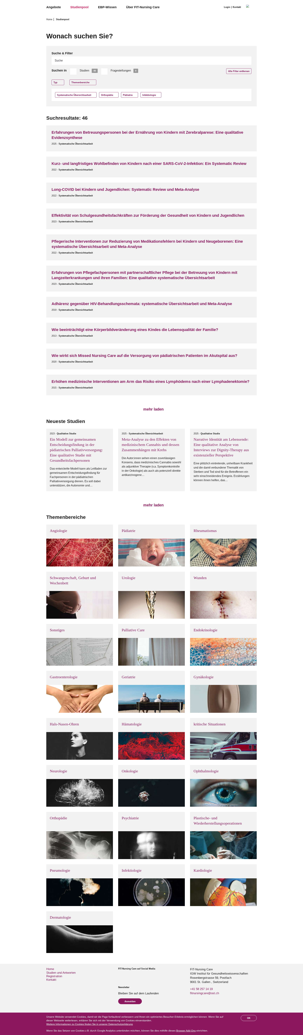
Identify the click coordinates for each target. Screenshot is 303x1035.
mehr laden (153, 409)
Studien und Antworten (61, 972)
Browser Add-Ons (186, 1030)
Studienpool (79, 7)
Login (227, 7)
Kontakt (237, 7)
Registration (54, 976)
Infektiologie (149, 95)
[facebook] (119, 975)
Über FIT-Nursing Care (143, 7)
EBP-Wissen (107, 7)
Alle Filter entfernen (239, 71)
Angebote (53, 7)
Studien (88, 70)
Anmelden (130, 1001)
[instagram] (125, 975)
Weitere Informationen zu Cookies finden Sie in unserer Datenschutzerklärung (89, 1024)
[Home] (251, 7)
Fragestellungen (123, 70)
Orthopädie (107, 95)
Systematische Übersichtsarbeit (74, 95)
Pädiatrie (128, 95)
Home (49, 19)
